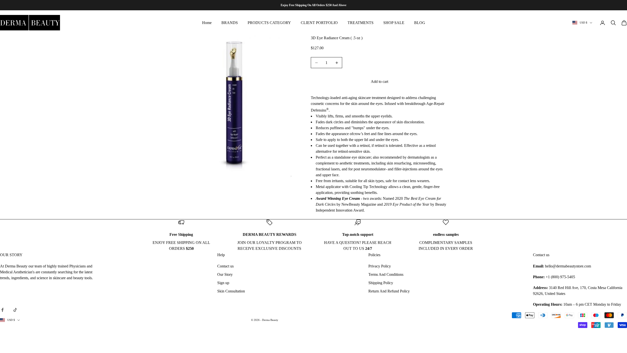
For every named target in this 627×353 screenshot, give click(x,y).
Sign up (223, 283)
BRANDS (229, 23)
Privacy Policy (379, 266)
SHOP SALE (393, 23)
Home (207, 23)
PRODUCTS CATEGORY (269, 23)
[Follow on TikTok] (15, 309)
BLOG (419, 23)
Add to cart (379, 81)
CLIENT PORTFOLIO (319, 23)
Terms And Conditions (385, 274)
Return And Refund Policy (389, 291)
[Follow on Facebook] (2, 309)
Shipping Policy (380, 283)
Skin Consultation (231, 291)
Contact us (225, 266)
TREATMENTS (361, 23)
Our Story (225, 274)
